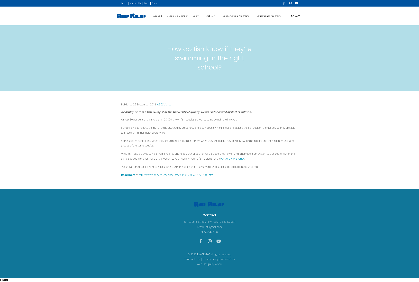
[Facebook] (1, 280)
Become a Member (177, 15)
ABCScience (164, 104)
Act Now (211, 15)
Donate (295, 16)
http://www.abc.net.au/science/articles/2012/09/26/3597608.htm (175, 175)
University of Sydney (232, 158)
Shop (154, 3)
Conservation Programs (236, 15)
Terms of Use (192, 259)
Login (123, 3)
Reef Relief (203, 254)
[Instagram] (3, 280)
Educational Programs (269, 15)
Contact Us (135, 3)
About (156, 15)
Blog (146, 3)
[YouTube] (6, 280)
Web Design (204, 264)
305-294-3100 (209, 232)
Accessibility (228, 259)
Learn (196, 15)
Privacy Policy (210, 259)
